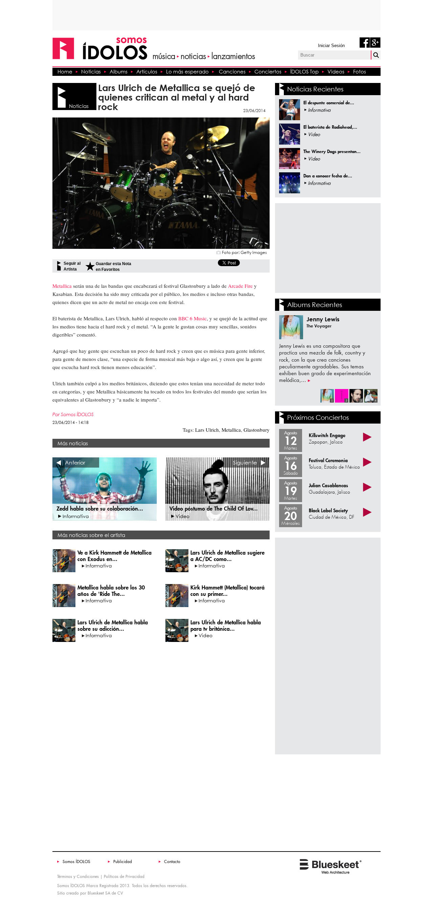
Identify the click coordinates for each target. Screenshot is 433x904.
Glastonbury (256, 429)
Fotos (359, 71)
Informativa (114, 559)
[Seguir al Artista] (59, 266)
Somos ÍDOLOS (76, 861)
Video (225, 628)
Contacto (172, 861)
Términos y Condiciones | (79, 876)
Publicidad (122, 861)
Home (65, 71)
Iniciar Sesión (331, 45)
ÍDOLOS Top (304, 71)
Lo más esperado (187, 71)
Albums (119, 71)
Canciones (232, 71)
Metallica (230, 429)
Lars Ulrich (207, 429)
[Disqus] (161, 741)
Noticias (91, 71)
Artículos (146, 71)
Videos (335, 71)
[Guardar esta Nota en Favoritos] (90, 266)
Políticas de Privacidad (124, 876)
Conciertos (267, 71)
